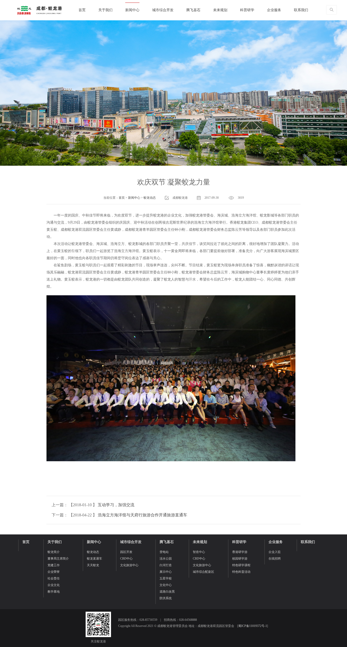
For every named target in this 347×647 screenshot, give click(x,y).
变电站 (164, 552)
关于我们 (105, 10)
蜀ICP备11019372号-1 (252, 626)
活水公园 (166, 558)
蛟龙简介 (54, 552)
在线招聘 (275, 558)
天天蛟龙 (93, 565)
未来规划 (220, 10)
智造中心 (199, 552)
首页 (82, 10)
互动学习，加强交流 (116, 505)
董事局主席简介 (58, 558)
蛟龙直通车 (94, 558)
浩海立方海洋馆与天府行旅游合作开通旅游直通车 (142, 515)
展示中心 (166, 572)
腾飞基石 (193, 10)
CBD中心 (126, 558)
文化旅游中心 (129, 565)
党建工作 (54, 565)
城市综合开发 (163, 10)
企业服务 (274, 10)
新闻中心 (132, 10)
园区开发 (126, 552)
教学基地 (54, 591)
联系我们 (301, 10)
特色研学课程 (241, 565)
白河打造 (166, 565)
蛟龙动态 (150, 197)
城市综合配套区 (203, 572)
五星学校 (166, 578)
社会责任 (54, 578)
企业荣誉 (54, 572)
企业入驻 (275, 552)
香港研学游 (239, 552)
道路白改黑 (167, 591)
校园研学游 (239, 558)
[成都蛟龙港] (39, 10)
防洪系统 (166, 598)
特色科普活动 (241, 572)
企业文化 (54, 585)
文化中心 (166, 585)
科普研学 (247, 10)
